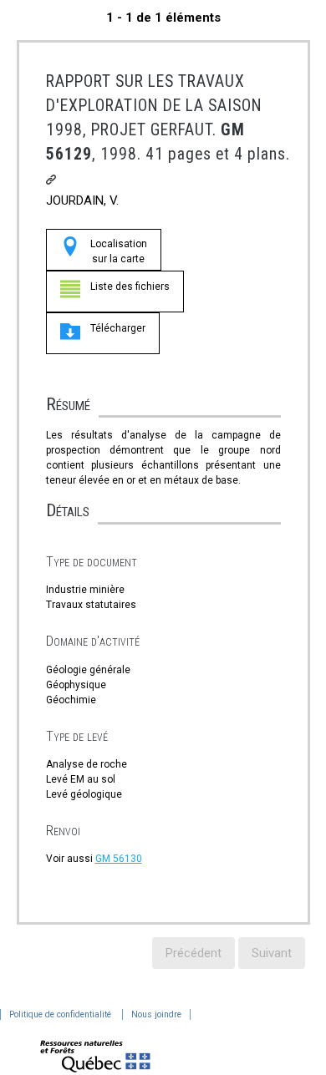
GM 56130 (118, 859)
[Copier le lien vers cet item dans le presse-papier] (51, 180)
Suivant (272, 953)
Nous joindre (156, 1014)
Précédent (194, 953)
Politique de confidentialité (60, 1014)
